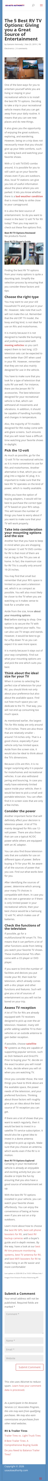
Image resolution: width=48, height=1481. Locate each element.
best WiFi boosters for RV (23, 1258)
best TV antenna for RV (28, 1254)
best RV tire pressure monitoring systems (22, 1250)
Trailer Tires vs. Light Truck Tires (23, 1435)
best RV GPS (15, 1230)
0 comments (21, 48)
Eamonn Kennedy (15, 44)
